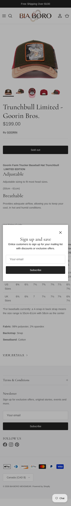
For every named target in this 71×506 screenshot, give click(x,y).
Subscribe (35, 270)
